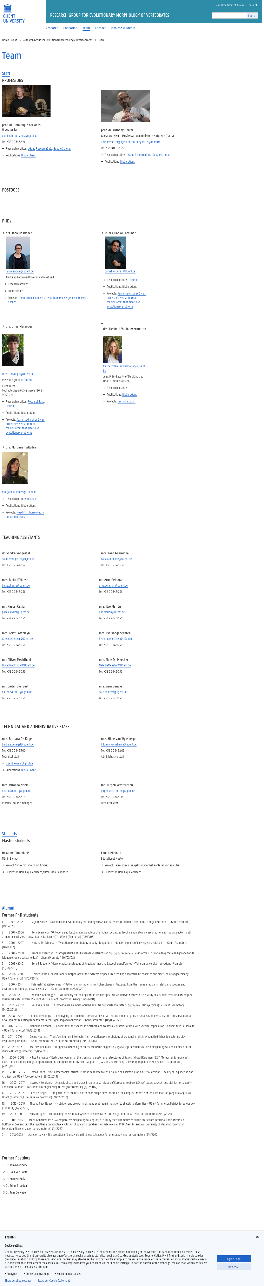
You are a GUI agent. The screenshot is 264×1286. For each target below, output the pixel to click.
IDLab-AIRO (27, 379)
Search (252, 15)
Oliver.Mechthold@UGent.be (18, 665)
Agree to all (234, 1258)
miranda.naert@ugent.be (16, 790)
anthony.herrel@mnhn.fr (146, 142)
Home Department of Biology (229, 5)
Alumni (8, 908)
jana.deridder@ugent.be (20, 271)
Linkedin (133, 279)
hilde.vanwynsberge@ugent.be (119, 744)
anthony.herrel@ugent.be (116, 142)
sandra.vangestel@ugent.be (18, 558)
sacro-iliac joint (127, 401)
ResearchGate (44, 148)
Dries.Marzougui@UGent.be (18, 373)
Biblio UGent (28, 155)
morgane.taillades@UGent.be (19, 492)
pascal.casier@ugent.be (16, 612)
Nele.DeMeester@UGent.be (115, 665)
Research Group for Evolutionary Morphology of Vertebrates (57, 40)
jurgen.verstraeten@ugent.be (118, 790)
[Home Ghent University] (14, 11)
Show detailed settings (18, 1280)
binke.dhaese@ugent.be (16, 585)
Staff (6, 73)
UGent (31, 148)
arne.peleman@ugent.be (113, 585)
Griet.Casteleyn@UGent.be (17, 638)
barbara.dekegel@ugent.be (18, 744)
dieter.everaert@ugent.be (17, 692)
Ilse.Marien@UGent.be (112, 612)
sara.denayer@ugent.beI (113, 692)
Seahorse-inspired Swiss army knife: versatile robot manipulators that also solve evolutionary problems (126, 299)
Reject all (233, 1267)
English (9, 1237)
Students (9, 833)
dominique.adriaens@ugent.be (19, 135)
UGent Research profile (19, 763)
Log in (251, 5)
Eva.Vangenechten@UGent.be (116, 638)
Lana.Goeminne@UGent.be (116, 558)
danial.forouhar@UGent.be (120, 271)
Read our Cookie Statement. (54, 1280)
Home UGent (9, 40)
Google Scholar (62, 148)
